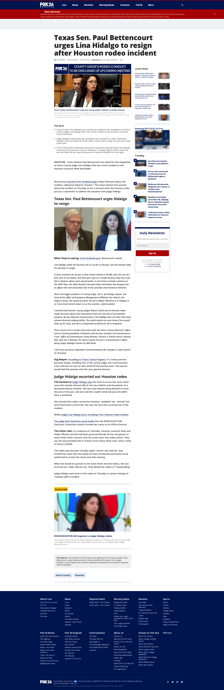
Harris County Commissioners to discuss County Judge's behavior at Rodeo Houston (89, 110)
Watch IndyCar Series (146, 649)
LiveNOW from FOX (47, 611)
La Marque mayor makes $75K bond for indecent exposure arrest (144, 117)
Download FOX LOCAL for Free (149, 128)
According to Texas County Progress (86, 359)
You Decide (69, 613)
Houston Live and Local (49, 661)
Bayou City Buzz (46, 658)
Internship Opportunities (123, 655)
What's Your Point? (47, 647)
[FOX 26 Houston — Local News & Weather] (48, 5)
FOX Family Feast (120, 626)
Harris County (84, 60)
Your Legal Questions (122, 623)
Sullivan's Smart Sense (73, 622)
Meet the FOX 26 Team (123, 639)
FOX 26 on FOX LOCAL (48, 602)
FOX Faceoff (69, 644)
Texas (67, 605)
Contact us (118, 636)
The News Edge (46, 642)
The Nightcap (45, 639)
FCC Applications (120, 669)
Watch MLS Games (145, 665)
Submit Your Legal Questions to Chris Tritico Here (123, 618)
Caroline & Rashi (71, 636)
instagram (177, 682)
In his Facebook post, (90, 258)
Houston (79, 575)
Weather (143, 599)
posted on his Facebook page (82, 181)
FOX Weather (143, 624)
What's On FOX (119, 647)
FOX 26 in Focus (71, 642)
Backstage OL (94, 642)
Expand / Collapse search (182, 5)
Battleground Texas (47, 663)
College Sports (168, 611)
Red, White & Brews (72, 639)
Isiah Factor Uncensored (49, 636)
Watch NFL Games (145, 636)
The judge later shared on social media (74, 421)
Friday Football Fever (171, 622)
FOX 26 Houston (72, 60)
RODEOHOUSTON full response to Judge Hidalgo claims (83, 536)
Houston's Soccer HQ (73, 658)
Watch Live (46, 599)
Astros (165, 602)
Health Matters (119, 611)
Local (67, 602)
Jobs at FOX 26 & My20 (122, 652)
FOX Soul (43, 616)
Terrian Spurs (60, 60)
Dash (165, 616)
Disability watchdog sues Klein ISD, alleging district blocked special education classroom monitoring (158, 202)
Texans (165, 605)
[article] (92, 512)
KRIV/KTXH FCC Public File (124, 663)
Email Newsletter (120, 649)
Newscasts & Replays (48, 608)
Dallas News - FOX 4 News (99, 602)
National (68, 608)
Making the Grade (120, 602)
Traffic (140, 616)
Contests (92, 650)
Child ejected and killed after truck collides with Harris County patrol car (146, 96)
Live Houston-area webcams (145, 606)
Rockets (166, 608)
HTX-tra (167, 632)
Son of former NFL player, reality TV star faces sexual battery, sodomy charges (145, 75)
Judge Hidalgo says (82, 382)
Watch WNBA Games (146, 662)
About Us (119, 632)
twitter (173, 682)
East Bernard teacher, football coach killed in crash (158, 163)
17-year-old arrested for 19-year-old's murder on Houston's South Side (145, 106)
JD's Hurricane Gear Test (147, 613)
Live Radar (142, 602)
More (151, 5)
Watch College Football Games (147, 640)
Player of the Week (170, 625)
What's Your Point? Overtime (47, 651)
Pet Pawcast (69, 653)
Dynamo (166, 613)
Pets (115, 613)
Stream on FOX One (148, 632)
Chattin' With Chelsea (48, 644)
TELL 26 (43, 605)
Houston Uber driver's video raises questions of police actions (145, 85)
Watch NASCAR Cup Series (148, 647)
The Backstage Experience (99, 644)
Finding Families (120, 608)
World (67, 611)
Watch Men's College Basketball (146, 653)
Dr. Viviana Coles (120, 605)
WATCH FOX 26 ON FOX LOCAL (123, 643)
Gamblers (166, 619)
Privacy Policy (154, 264)
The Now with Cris (96, 639)
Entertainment (97, 632)
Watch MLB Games (145, 644)
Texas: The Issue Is (47, 655)
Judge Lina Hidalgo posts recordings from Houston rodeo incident (94, 414)
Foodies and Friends (72, 650)
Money (67, 616)
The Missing (69, 656)
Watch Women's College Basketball (147, 658)
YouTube (43, 613)
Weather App (143, 618)
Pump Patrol (143, 621)
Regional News (97, 599)
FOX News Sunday (72, 619)
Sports (166, 599)
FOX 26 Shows (47, 632)
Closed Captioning (121, 666)
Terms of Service (154, 266)
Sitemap (68, 625)
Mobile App (118, 658)
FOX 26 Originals (73, 632)
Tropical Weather (144, 610)
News (68, 599)
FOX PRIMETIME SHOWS (98, 647)
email (182, 682)
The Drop (92, 636)
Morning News (121, 599)
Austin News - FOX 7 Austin (99, 605)
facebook (168, 682)
